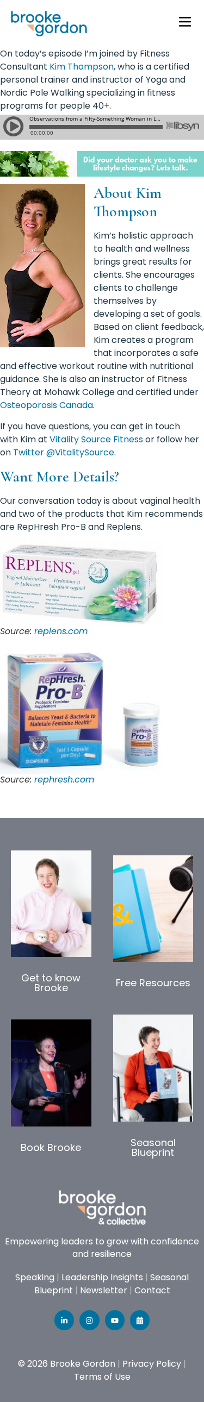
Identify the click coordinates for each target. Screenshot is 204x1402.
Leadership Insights (102, 1277)
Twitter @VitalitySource (63, 452)
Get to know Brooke (51, 982)
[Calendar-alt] (140, 1320)
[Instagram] (89, 1320)
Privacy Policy (151, 1363)
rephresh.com (64, 779)
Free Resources (153, 983)
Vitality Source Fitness (96, 439)
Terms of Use (102, 1376)
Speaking (34, 1277)
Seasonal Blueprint (153, 1147)
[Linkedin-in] (64, 1320)
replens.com (61, 631)
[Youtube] (115, 1320)
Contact (152, 1290)
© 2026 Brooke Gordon (66, 1363)
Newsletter (103, 1290)
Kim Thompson (82, 66)
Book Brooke (51, 1147)
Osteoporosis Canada (46, 405)
